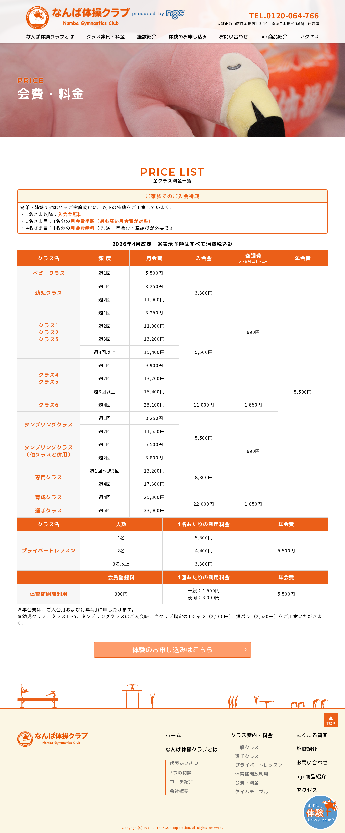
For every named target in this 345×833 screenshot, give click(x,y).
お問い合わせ (233, 36)
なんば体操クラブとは (50, 36)
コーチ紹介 (181, 782)
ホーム (173, 735)
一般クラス (247, 747)
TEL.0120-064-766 (284, 15)
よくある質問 (312, 735)
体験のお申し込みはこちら (172, 649)
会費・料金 (247, 783)
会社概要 (179, 791)
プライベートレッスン (258, 765)
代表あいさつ (184, 763)
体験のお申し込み (187, 36)
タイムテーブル (251, 791)
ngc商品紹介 (273, 36)
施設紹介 (146, 36)
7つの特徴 (181, 773)
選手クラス (247, 756)
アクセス (309, 36)
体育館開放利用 (251, 774)
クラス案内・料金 (105, 36)
